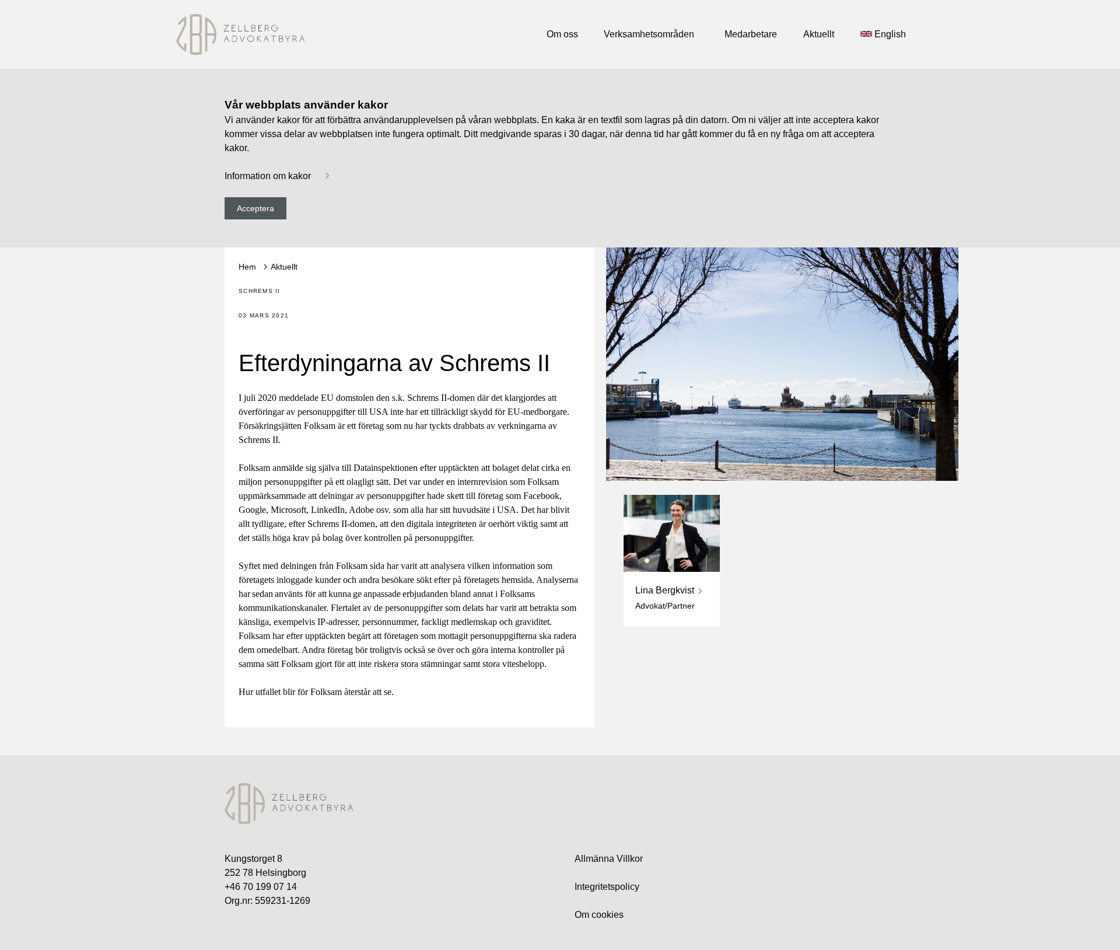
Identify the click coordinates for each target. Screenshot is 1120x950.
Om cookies (599, 915)
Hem (247, 266)
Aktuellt (284, 266)
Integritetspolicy (607, 887)
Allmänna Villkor (609, 859)
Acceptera (255, 208)
